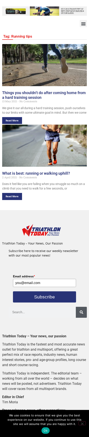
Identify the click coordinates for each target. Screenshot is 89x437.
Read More (12, 120)
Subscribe (44, 296)
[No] (82, 423)
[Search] (81, 312)
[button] (83, 23)
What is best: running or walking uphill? (36, 173)
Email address (24, 276)
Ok (46, 430)
